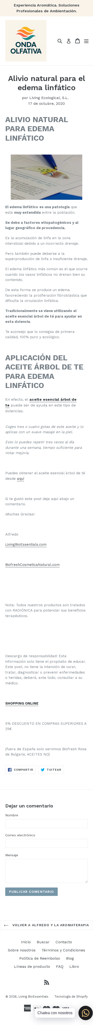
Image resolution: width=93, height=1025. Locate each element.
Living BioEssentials (33, 996)
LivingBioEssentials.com (25, 544)
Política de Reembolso (39, 958)
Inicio (26, 942)
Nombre (11, 815)
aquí (20, 478)
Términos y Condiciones (63, 950)
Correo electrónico (20, 835)
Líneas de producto (32, 966)
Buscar (43, 942)
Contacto (64, 942)
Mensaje (11, 855)
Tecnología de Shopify (71, 996)
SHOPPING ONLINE (21, 703)
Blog (70, 958)
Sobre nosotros (22, 950)
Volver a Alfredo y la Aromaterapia (50, 925)
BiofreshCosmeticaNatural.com (32, 564)
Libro (74, 966)
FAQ (59, 966)
